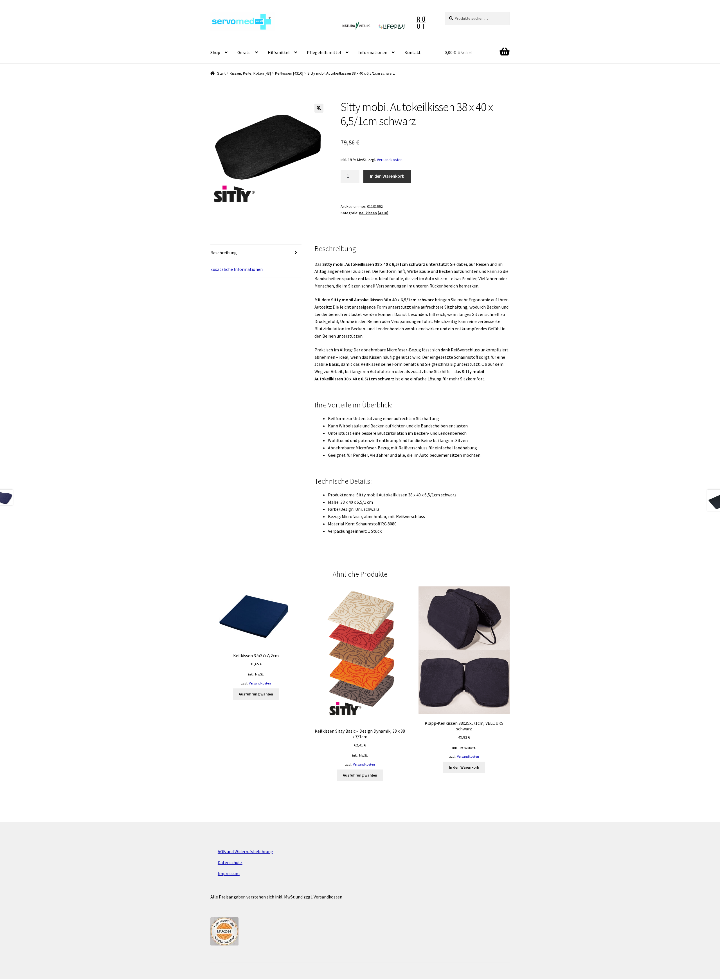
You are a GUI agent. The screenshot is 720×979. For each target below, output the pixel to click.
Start (221, 73)
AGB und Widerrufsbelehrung (245, 851)
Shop (215, 52)
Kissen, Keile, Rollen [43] (250, 73)
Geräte (244, 52)
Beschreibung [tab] (223, 252)
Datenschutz (230, 862)
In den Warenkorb (387, 176)
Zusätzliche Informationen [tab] (236, 269)
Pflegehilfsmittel (324, 52)
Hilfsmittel (279, 52)
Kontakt (412, 52)
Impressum (229, 873)
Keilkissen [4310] (289, 73)
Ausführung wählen (256, 694)
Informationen (372, 52)
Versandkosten (389, 159)
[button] (318, 108)
